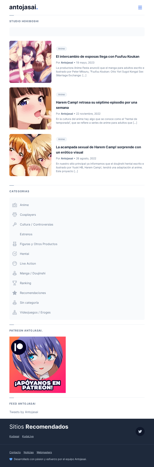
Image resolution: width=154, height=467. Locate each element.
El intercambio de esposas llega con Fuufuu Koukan (97, 56)
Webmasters (44, 452)
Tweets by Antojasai (23, 412)
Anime (61, 48)
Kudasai (14, 436)
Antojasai (67, 62)
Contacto (15, 452)
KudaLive (28, 436)
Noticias (29, 452)
